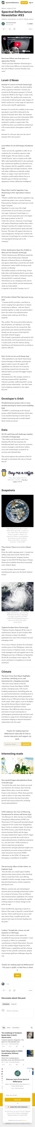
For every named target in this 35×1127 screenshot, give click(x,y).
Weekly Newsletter (8, 8)
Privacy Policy (23, 1115)
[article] (17, 1040)
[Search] (32, 1027)
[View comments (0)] (10, 29)
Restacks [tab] (14, 1004)
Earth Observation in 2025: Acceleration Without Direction (12, 1053)
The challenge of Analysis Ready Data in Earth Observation (11, 1035)
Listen (31, 24)
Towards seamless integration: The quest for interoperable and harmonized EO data (12, 1041)
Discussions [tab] (15, 1027)
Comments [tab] (6, 1004)
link (30, 84)
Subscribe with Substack (18, 1107)
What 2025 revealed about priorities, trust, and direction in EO (12, 1059)
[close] (29, 1071)
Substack (8, 1123)
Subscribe (24, 2)
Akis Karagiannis (11, 22)
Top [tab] (4, 1027)
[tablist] (9, 1004)
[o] (17, 766)
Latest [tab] (8, 1027)
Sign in (31, 2)
